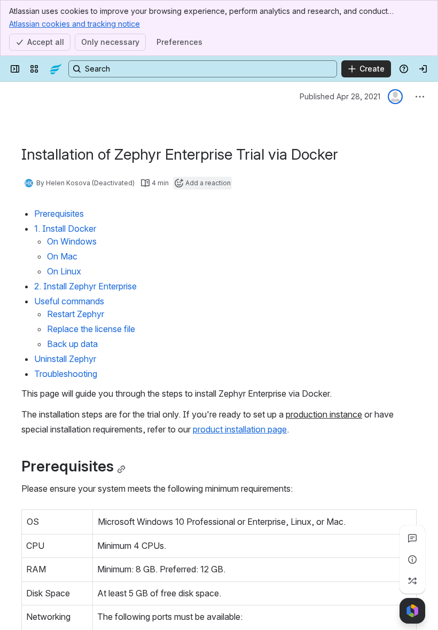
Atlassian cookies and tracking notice (74, 23)
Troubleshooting (65, 373)
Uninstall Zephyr (65, 358)
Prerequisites (59, 213)
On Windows (72, 241)
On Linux (64, 271)
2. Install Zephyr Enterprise (85, 286)
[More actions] (419, 96)
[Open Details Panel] (412, 559)
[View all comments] (412, 538)
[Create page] (412, 580)
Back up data (72, 343)
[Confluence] (55, 68)
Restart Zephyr (75, 314)
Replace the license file (91, 329)
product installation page (240, 429)
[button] (81, 520)
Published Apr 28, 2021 (340, 96)
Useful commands (69, 301)
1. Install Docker (65, 228)
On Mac (62, 256)
